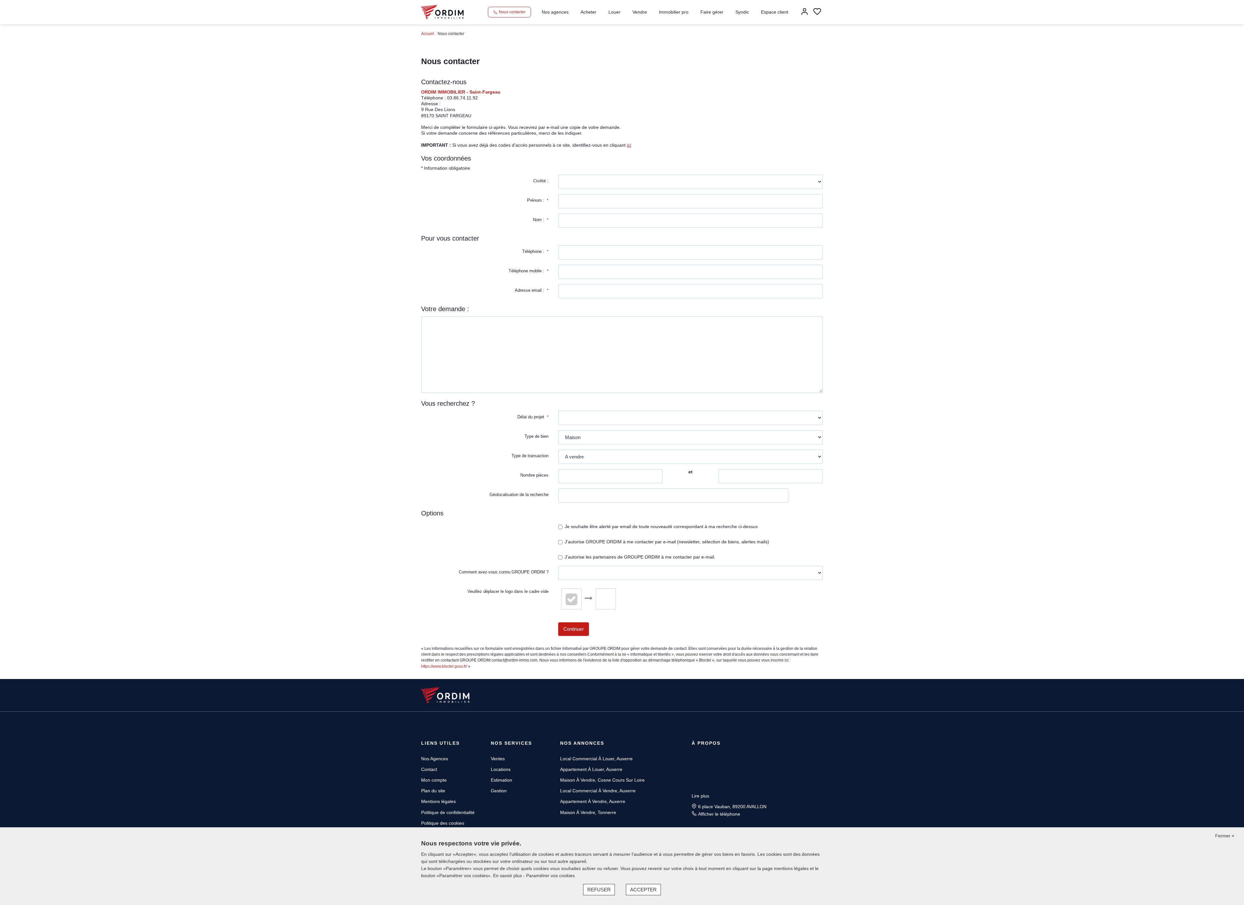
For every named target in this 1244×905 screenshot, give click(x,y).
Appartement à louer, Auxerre (591, 769)
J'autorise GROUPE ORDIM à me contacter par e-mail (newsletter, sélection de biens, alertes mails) (667, 541)
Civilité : (540, 180)
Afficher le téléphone (719, 814)
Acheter (588, 12)
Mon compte (434, 780)
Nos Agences (434, 758)
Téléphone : (535, 251)
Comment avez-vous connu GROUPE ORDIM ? (503, 572)
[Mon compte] (805, 12)
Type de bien (536, 436)
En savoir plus (508, 875)
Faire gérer (711, 12)
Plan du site (433, 790)
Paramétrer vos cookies (550, 875)
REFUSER (599, 889)
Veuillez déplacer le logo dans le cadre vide (507, 591)
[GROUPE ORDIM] (442, 11)
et (690, 471)
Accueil (427, 33)
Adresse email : (531, 290)
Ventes (498, 758)
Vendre (639, 12)
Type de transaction (530, 455)
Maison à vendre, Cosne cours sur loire (602, 780)
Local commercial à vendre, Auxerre (598, 790)
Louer (614, 12)
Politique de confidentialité (448, 812)
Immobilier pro (673, 12)
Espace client (774, 12)
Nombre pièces (534, 475)
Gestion (499, 790)
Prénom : (537, 200)
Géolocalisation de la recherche (519, 494)
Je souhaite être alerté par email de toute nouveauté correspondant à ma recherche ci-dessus (661, 526)
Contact (429, 769)
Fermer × (1224, 835)
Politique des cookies (442, 823)
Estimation (501, 780)
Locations (501, 769)
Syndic (742, 12)
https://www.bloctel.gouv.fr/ (444, 666)
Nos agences (555, 12)
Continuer (573, 629)
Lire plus (700, 795)
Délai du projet (532, 416)
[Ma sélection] (817, 12)
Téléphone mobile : (528, 270)
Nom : (540, 219)
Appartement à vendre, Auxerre (592, 801)
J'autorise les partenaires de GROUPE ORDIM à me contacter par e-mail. (640, 557)
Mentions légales (438, 801)
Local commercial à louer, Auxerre (596, 758)
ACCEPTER (643, 889)
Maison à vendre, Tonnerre (588, 812)
